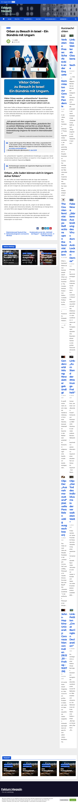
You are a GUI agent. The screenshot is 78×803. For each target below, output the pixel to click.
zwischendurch (50, 19)
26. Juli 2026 (46, 773)
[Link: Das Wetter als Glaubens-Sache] (71, 35)
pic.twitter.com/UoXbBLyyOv (17, 148)
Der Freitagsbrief (8, 764)
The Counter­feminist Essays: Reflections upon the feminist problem (64, 229)
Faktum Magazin (11, 789)
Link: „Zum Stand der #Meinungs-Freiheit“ (72, 376)
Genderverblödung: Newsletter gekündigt (64, 376)
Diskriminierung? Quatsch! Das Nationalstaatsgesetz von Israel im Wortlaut (17, 233)
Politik (17, 19)
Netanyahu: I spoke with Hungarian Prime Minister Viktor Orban (35, 136)
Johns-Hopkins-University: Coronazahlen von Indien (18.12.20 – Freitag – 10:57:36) (64, 643)
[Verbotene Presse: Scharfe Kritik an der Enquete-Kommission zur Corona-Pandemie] (63, 35)
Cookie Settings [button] (64, 799)
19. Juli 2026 (65, 773)
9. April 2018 (33, 150)
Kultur (38, 19)
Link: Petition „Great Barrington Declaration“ (72, 630)
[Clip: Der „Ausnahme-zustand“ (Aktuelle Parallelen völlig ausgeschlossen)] (63, 477)
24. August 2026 (10, 773)
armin (16, 40)
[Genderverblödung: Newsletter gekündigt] (63, 357)
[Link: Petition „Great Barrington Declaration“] (71, 610)
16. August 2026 (28, 773)
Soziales (11, 253)
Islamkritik (28, 19)
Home (9, 19)
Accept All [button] (72, 799)
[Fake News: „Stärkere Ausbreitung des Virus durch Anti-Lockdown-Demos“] (71, 200)
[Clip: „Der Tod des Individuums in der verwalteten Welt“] (71, 477)
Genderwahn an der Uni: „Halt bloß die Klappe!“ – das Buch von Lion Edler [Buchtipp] (41, 233)
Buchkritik (44, 253)
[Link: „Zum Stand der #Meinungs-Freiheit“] (71, 357)
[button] (75, 19)
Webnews (63, 19)
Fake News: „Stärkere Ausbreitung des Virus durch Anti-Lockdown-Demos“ (72, 232)
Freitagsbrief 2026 (8, 766)
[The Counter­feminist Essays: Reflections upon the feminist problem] (63, 200)
